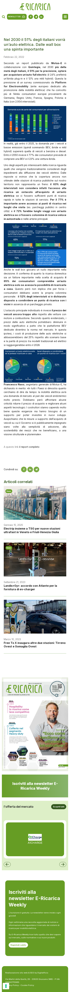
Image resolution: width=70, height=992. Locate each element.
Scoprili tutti (58, 807)
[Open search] (3, 17)
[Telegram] (36, 469)
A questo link (11, 446)
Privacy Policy (12, 985)
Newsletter (14, 17)
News (8, 491)
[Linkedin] (30, 469)
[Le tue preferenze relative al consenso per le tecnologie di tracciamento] (6, 986)
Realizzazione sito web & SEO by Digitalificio (26, 973)
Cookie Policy (27, 985)
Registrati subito (18, 945)
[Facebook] (24, 469)
